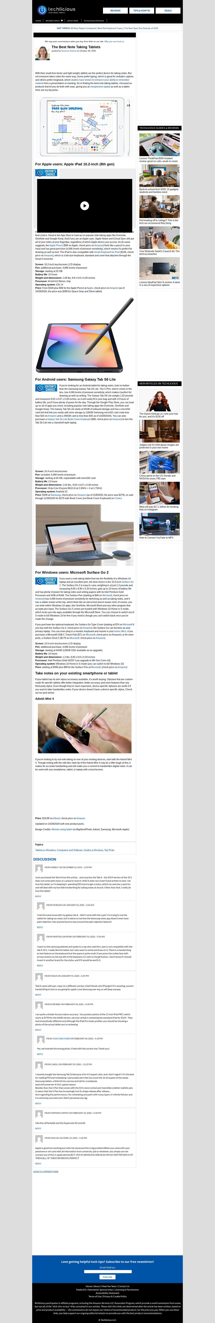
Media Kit (81, 1289)
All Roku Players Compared (83, 28)
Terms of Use (94, 1296)
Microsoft (107, 595)
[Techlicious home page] (56, 14)
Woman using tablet (61, 829)
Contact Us (123, 1286)
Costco (118, 498)
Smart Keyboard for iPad (107, 252)
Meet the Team (109, 1286)
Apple (90, 288)
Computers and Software (70, 850)
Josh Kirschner (61, 1038)
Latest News (72, 21)
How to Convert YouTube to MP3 (156, 537)
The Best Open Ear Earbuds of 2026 (141, 28)
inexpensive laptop (100, 86)
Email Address (107, 1267)
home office (120, 631)
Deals (168, 10)
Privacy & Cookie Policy (115, 1296)
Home (38, 21)
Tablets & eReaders (45, 850)
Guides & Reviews (93, 850)
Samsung (56, 495)
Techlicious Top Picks (94, 21)
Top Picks (109, 850)
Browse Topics (52, 21)
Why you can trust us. (114, 41)
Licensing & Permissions (127, 1289)
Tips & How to (141, 10)
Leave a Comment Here (45, 1171)
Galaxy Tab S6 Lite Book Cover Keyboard (69, 419)
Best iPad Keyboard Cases (110, 28)
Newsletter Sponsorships (100, 1289)
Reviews (115, 10)
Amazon (98, 245)
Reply (38, 896)
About (96, 1286)
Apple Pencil (56, 245)
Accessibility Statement (107, 1293)
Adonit (56, 818)
